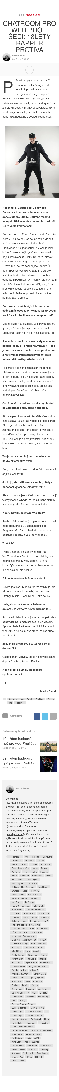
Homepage (17, 856)
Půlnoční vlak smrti (20, 932)
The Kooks (31, 958)
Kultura (41, 860)
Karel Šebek (43, 886)
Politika (33, 864)
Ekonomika (17, 860)
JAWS (36, 1038)
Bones (44, 954)
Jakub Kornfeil (18, 894)
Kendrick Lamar (32, 1041)
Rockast (15, 985)
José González (18, 1049)
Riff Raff (38, 1056)
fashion (21, 879)
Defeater (15, 920)
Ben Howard (45, 962)
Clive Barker (42, 928)
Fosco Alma (17, 962)
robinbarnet (37, 875)
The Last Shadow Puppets (23, 1004)
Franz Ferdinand (38, 943)
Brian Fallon (17, 1034)
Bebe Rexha (45, 1045)
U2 (46, 1011)
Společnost (45, 864)
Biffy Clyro (16, 947)
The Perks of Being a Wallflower (26, 924)
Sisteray (43, 992)
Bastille (42, 958)
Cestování (47, 856)
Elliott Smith (38, 905)
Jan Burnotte (44, 988)
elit (13, 879)
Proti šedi (40, 699)
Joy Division (17, 1038)
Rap (10, 702)
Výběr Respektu (32, 856)
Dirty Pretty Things (20, 943)
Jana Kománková (19, 1019)
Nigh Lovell (28, 1053)
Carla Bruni (29, 947)
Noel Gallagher (18, 977)
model (49, 875)
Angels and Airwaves (21, 973)
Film (25, 871)
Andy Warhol (17, 909)
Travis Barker (17, 1022)
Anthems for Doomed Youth (24, 936)
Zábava (44, 868)
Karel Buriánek (30, 917)
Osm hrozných (37, 1007)
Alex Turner (17, 902)
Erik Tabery (32, 883)
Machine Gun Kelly (20, 992)
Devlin (25, 985)
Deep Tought (17, 1015)
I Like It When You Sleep (22, 1026)
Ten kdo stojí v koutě (39, 920)
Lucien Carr (43, 913)
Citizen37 (16, 913)
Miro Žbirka (17, 951)
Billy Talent (32, 1045)
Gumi (27, 981)
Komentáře (13, 715)
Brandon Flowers (19, 890)
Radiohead (17, 981)
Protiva (51, 699)
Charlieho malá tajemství (23, 928)
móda (14, 875)
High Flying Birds (36, 977)
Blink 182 (32, 1049)
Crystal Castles (18, 966)
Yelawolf (34, 970)
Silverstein (32, 954)
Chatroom (12, 699)
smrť (25, 920)
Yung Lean (16, 1041)
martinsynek (33, 879)
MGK (34, 992)
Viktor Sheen (17, 958)
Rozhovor (20, 702)
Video (35, 868)
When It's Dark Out (35, 1015)
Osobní (24, 864)
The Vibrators (18, 1045)
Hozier (41, 947)
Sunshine (44, 917)
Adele (24, 970)
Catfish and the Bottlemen (23, 886)
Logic (28, 1038)
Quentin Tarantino (20, 1007)
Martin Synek (33, 14)
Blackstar (30, 996)
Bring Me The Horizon (38, 966)
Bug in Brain (17, 988)
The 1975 (34, 890)
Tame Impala (42, 1053)
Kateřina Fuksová (19, 898)
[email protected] (15, 834)
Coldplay (44, 1049)
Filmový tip (44, 1022)
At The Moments (33, 1034)
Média (14, 864)
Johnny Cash (40, 973)
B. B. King (29, 902)
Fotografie (29, 860)
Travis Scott (36, 1019)
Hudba (34, 871)
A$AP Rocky (31, 962)
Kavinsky (16, 1053)
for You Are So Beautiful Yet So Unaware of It (31, 1030)
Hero (46, 1019)
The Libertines (34, 894)
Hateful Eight (17, 1011)
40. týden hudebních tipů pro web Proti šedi (19, 741)
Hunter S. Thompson (21, 905)
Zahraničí (16, 871)
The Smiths (37, 932)
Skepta (15, 970)
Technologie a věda (20, 868)
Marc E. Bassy (18, 1060)
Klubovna (37, 981)
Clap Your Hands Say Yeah (24, 939)
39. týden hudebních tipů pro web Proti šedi (19, 760)
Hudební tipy (29, 913)
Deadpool (31, 1022)
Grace (29, 1056)
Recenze (44, 871)
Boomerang (43, 996)
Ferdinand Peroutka (35, 909)
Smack (36, 951)
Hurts (27, 951)
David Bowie (17, 996)
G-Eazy (22, 1000)
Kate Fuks (35, 898)
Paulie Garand (18, 954)
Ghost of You (17, 1056)
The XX (42, 939)
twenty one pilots (34, 1011)
